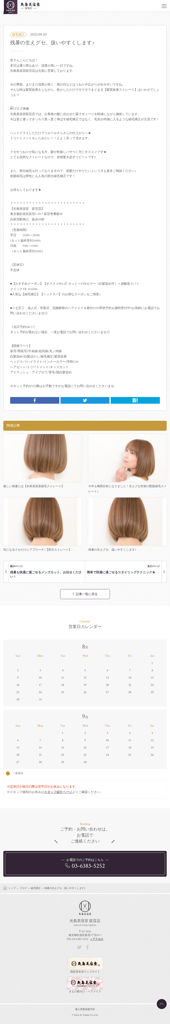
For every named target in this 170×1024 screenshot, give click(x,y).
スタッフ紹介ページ (58, 792)
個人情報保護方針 (85, 1009)
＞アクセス (96, 939)
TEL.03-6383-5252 (77, 939)
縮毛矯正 (18, 35)
